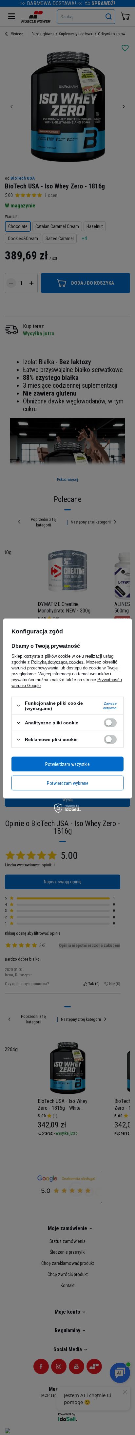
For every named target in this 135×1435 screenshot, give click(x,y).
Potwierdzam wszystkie (67, 764)
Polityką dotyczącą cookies (57, 661)
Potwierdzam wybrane (67, 783)
